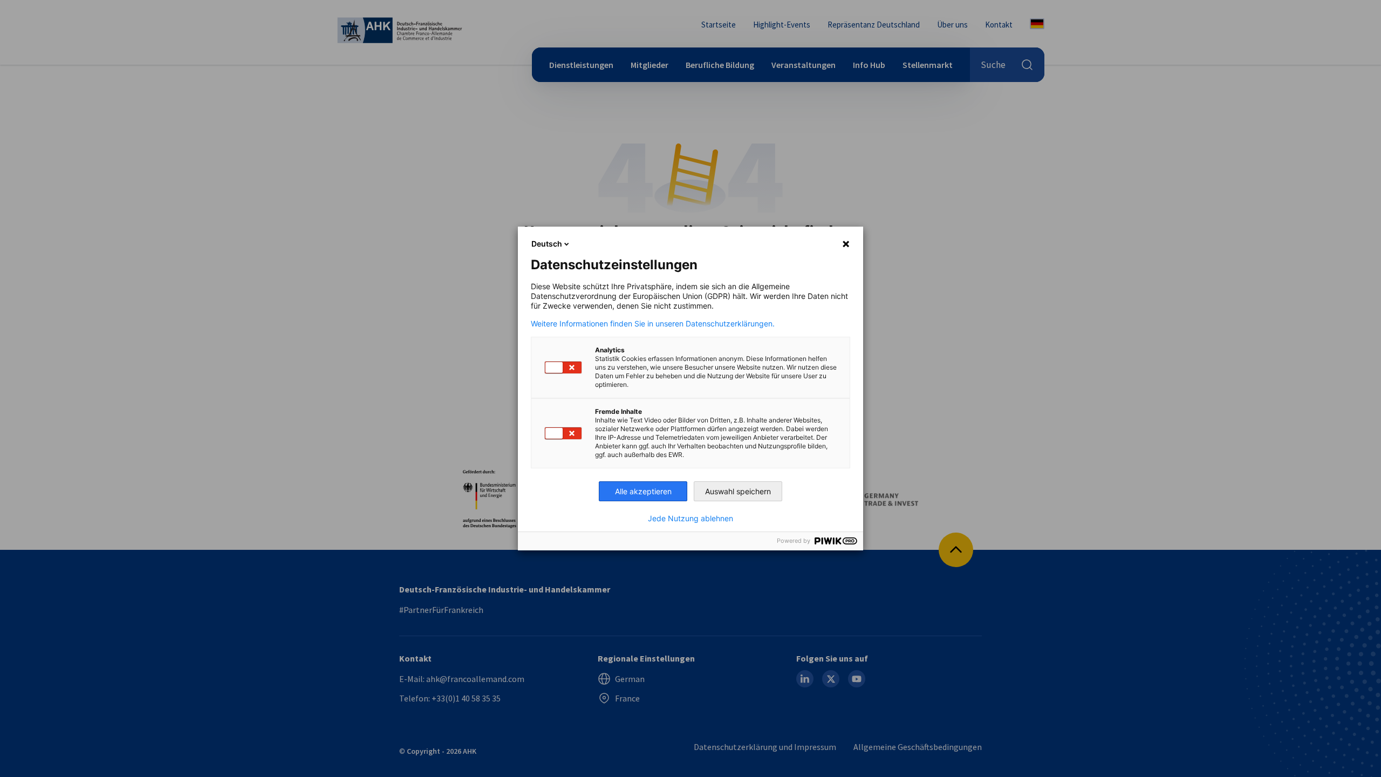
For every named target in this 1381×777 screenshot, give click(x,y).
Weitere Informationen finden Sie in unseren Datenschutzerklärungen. (653, 323)
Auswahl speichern (738, 491)
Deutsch (546, 243)
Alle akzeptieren (643, 491)
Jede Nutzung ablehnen (690, 518)
